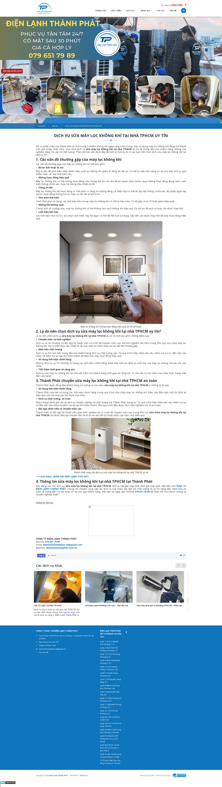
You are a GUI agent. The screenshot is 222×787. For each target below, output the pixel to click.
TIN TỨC (160, 10)
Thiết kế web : (74, 775)
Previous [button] (178, 565)
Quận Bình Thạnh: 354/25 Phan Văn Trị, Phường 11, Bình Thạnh (109, 748)
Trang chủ (41, 126)
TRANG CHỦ (100, 10)
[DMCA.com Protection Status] (8, 782)
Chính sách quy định (147, 775)
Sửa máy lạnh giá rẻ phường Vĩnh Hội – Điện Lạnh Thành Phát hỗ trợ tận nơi (111, 605)
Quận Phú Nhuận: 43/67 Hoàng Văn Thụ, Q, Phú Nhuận (109, 739)
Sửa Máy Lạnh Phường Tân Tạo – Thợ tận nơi (57, 605)
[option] (111, 73)
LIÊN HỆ (173, 10)
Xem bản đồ (43, 652)
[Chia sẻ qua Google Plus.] (52, 555)
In (184, 555)
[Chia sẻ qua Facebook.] (41, 555)
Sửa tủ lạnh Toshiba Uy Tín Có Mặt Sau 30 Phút (161, 605)
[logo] (44, 8)
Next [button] (183, 565)
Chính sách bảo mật (163, 775)
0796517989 (176, 5)
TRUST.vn (83, 775)
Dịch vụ (55, 126)
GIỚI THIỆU (116, 10)
